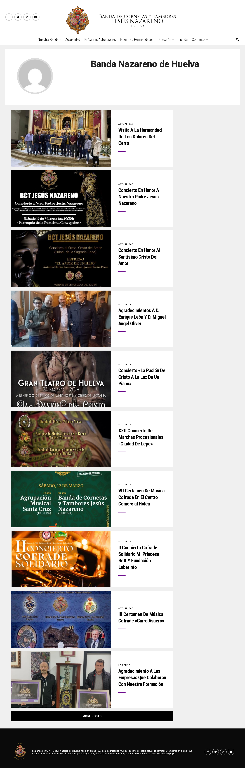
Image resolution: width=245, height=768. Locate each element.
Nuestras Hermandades (136, 39)
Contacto (198, 39)
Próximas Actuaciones (100, 39)
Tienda (183, 39)
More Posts (92, 716)
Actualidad (72, 39)
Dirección (164, 39)
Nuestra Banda (48, 39)
